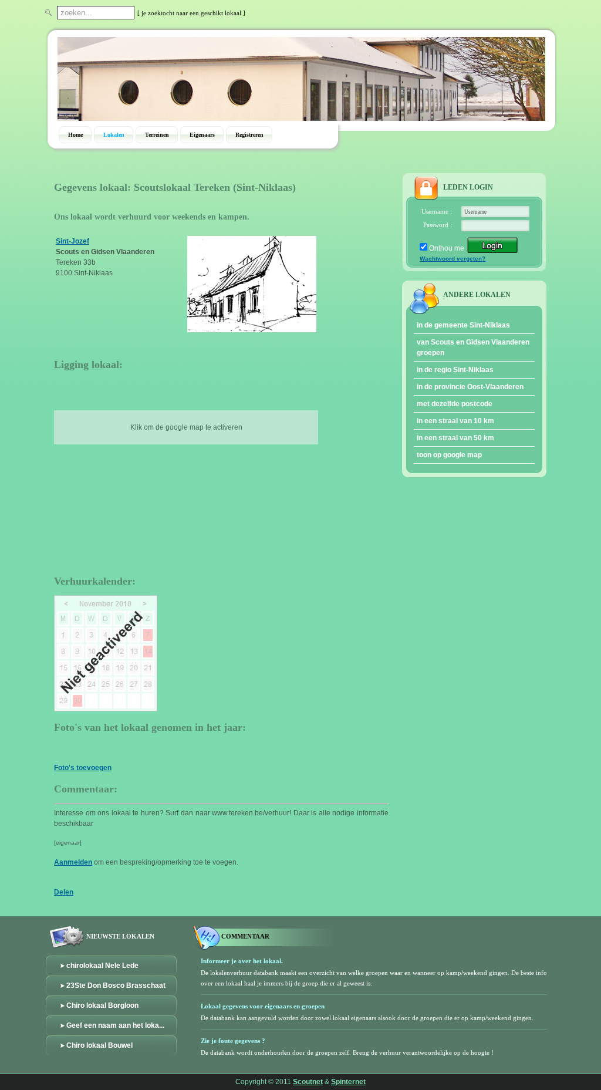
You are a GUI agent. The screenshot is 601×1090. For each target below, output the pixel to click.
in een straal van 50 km (455, 438)
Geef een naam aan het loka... (115, 1025)
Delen (63, 892)
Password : (437, 224)
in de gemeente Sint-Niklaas (463, 325)
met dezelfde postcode (454, 404)
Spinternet (348, 1082)
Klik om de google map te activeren (186, 427)
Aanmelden (73, 862)
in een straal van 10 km (455, 421)
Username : (436, 211)
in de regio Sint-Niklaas (455, 370)
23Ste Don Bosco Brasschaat (116, 985)
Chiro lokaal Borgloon (102, 1005)
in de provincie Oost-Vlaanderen (470, 387)
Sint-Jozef (72, 241)
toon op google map (449, 455)
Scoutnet (308, 1082)
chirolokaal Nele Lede (102, 965)
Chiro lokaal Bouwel (99, 1045)
